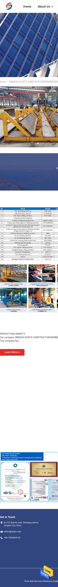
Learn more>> (12, 352)
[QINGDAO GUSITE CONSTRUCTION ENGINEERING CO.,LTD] (9, 6)
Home (3, 81)
